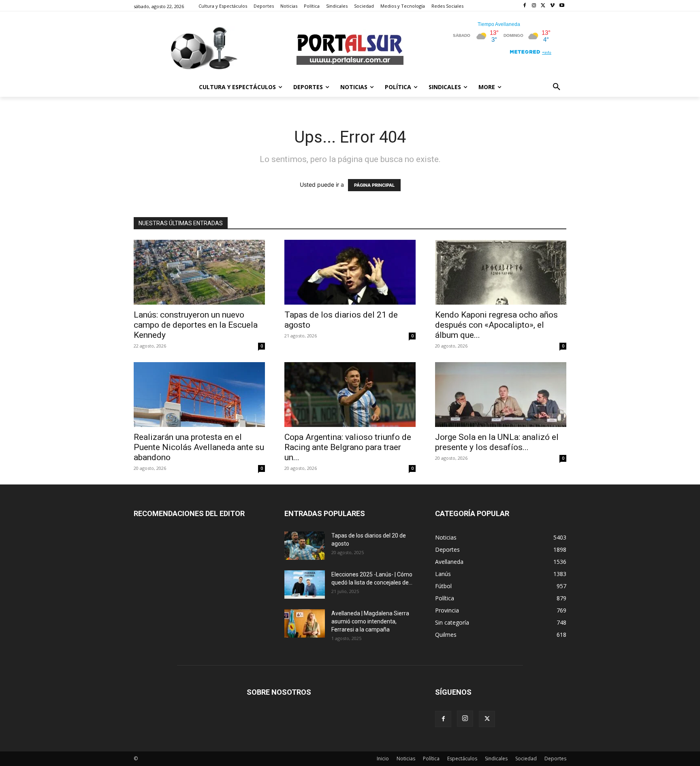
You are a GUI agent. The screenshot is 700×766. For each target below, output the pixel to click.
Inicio (383, 758)
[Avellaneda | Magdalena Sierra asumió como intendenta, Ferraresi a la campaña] (304, 623)
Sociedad (526, 758)
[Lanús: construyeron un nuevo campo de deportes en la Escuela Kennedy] (199, 272)
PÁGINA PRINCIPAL (374, 185)
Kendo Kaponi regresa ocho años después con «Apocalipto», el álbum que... (496, 325)
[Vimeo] (552, 6)
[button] (556, 87)
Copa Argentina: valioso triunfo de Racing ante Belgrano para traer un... (347, 447)
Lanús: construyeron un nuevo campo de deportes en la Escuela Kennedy (196, 325)
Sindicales (496, 758)
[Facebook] (524, 6)
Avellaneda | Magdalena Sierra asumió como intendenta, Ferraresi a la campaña (370, 621)
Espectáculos (462, 758)
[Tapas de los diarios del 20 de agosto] (304, 545)
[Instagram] (534, 6)
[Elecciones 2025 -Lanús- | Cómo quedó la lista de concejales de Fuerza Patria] (304, 584)
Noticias (406, 758)
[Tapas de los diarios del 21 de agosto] (350, 272)
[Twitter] (543, 6)
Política (431, 758)
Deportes (555, 758)
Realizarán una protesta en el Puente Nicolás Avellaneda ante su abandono (199, 447)
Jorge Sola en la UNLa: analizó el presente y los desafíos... (497, 442)
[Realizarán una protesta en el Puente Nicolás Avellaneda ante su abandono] (199, 394)
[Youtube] (561, 6)
